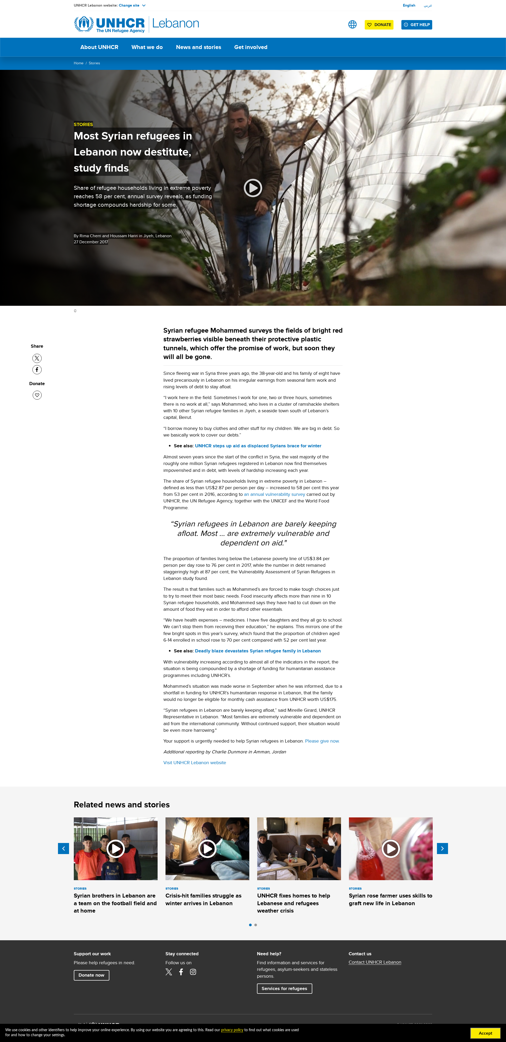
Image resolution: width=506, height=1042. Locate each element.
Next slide (442, 848)
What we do (147, 47)
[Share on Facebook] (37, 369)
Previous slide (63, 848)
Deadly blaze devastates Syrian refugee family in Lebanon (258, 650)
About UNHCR (99, 47)
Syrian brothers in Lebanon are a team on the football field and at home (115, 903)
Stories (94, 63)
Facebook (181, 971)
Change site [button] (129, 5)
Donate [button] (382, 25)
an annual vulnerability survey (274, 494)
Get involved (250, 47)
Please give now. (322, 741)
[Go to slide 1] (251, 926)
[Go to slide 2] (257, 926)
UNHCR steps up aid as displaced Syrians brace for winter (258, 445)
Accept (485, 1033)
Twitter (169, 971)
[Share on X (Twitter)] (37, 358)
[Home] (111, 24)
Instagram (193, 971)
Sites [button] (352, 24)
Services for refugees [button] (284, 988)
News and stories (198, 47)
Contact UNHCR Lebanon (375, 962)
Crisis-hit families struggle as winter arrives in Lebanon (203, 899)
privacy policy (232, 1030)
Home (79, 63)
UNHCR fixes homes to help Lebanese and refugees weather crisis (293, 903)
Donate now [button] (91, 975)
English (409, 5)
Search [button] (336, 24)
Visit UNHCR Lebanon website (194, 762)
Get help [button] (420, 25)
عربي (428, 5)
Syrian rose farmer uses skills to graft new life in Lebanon (390, 899)
